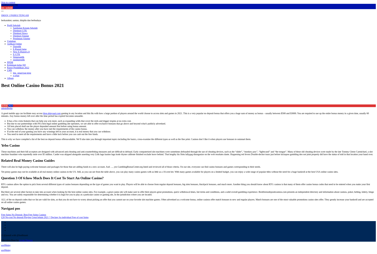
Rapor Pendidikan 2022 (18, 67)
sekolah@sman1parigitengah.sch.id (34, 5)
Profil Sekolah (13, 25)
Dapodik (17, 46)
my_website (7, 7)
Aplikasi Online (14, 44)
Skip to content (8, 2)
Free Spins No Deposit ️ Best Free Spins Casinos (23, 214)
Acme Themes (26, 240)
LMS (9, 70)
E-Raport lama (20, 49)
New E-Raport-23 (21, 52)
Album (10, 78)
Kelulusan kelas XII (16, 65)
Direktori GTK (20, 30)
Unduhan (11, 41)
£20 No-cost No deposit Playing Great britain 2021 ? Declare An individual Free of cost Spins (45, 217)
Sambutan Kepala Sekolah (25, 28)
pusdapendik (19, 59)
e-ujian (16, 75)
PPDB (10, 62)
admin (4, 108)
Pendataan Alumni (21, 38)
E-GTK (16, 54)
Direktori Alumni (21, 36)
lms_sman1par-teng (22, 73)
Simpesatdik (18, 57)
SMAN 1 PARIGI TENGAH (15, 15)
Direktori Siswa (20, 33)
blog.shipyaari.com (52, 113)
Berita (10, 108)
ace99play (6, 245)
